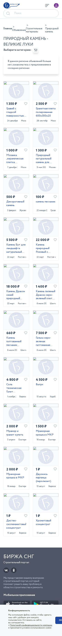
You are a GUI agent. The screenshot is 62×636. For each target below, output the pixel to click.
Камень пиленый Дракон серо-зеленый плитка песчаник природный (45, 295)
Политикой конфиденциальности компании (31, 625)
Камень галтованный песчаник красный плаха (15, 341)
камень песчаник (45, 202)
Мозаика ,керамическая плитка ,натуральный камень (14, 159)
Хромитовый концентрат (43, 522)
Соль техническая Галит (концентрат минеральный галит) (14, 388)
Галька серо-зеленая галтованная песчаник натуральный (43, 341)
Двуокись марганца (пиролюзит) (43, 477)
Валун (39, 384)
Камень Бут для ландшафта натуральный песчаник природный (15, 248)
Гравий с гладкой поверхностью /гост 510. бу (15, 112)
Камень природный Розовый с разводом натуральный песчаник (43, 248)
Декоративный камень (15, 203)
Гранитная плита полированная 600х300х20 (45, 112)
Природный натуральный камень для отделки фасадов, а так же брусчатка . (44, 159)
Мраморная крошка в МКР (45, 433)
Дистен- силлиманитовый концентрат (16, 524)
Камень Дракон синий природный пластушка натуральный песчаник (15, 295)
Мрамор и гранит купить (14, 433)
